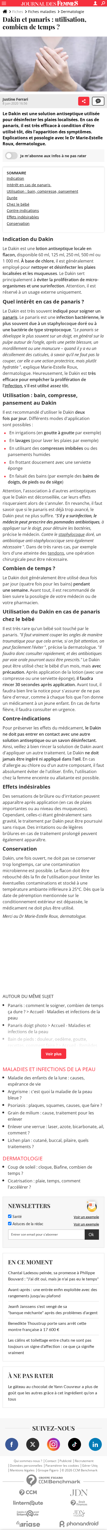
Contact (50, 1461)
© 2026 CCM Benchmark (79, 1470)
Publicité (65, 1461)
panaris (10, 317)
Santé (16, 1217)
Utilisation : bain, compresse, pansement (42, 191)
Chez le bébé (18, 204)
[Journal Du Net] (79, 1493)
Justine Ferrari (15, 99)
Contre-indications (23, 210)
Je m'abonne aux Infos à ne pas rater (53, 155)
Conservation (18, 223)
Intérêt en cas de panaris (29, 184)
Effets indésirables (23, 217)
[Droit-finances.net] (79, 1503)
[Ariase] (28, 1524)
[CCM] (28, 1493)
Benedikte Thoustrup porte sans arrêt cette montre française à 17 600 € (47, 1326)
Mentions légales (22, 1470)
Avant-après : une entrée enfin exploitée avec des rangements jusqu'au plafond (52, 1293)
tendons (56, 553)
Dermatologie (72, 11)
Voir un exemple (86, 1217)
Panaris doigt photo (27, 1025)
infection (13, 386)
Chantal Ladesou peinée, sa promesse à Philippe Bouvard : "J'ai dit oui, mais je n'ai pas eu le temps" (53, 1276)
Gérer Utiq (89, 1465)
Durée (12, 197)
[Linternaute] (28, 1503)
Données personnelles (26, 1465)
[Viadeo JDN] (79, 1513)
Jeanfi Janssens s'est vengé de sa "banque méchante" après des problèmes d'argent (53, 1310)
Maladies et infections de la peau (49, 1069)
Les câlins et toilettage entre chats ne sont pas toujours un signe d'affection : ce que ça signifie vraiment (51, 1346)
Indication (15, 178)
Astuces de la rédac (27, 1224)
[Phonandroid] (79, 1524)
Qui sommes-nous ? (28, 1461)
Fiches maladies (42, 11)
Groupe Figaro (48, 1470)
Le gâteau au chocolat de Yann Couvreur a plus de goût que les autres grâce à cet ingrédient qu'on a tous (53, 1393)
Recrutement (84, 1461)
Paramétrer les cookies (62, 1465)
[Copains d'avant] (28, 1513)
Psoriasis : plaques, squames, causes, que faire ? (55, 1105)
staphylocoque (71, 534)
